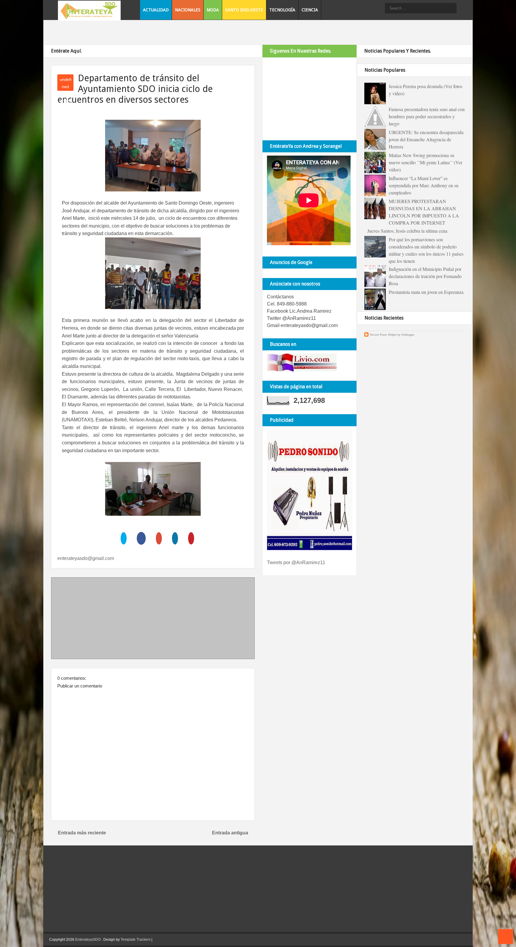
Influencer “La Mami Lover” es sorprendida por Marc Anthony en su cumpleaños (423, 185)
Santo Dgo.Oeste (244, 9)
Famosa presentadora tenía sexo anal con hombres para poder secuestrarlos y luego (427, 116)
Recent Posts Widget (383, 334)
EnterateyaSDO (88, 939)
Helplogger (407, 334)
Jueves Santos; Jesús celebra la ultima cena (407, 231)
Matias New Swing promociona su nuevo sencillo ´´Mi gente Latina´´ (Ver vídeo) (425, 162)
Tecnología (282, 9)
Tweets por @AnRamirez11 (296, 562)
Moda (213, 9)
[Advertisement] (153, 619)
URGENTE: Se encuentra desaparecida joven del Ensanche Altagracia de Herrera (426, 139)
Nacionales (187, 9)
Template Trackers (135, 939)
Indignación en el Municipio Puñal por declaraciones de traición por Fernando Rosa (425, 276)
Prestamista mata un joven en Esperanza (426, 292)
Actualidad (156, 9)
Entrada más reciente (82, 832)
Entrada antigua (230, 832)
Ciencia (310, 9)
